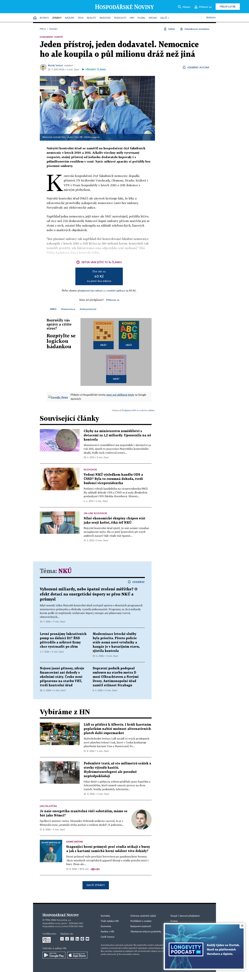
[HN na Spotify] (82, 938)
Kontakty (105, 916)
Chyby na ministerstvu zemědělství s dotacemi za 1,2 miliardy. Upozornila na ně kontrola (117, 435)
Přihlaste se (112, 299)
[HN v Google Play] (54, 955)
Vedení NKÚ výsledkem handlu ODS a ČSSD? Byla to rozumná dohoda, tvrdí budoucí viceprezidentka (113, 479)
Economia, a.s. (64, 920)
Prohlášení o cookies (140, 921)
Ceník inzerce (107, 937)
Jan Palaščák (48, 806)
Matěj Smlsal (55, 65)
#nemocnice (68, 309)
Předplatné (228, 6)
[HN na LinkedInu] (77, 938)
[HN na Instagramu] (72, 938)
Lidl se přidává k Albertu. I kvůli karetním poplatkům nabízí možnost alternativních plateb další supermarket (117, 729)
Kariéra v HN (107, 931)
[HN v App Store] (77, 955)
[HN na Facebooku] (67, 938)
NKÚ (64, 571)
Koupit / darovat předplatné (185, 916)
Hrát (103, 344)
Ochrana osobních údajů (143, 916)
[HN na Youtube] (87, 938)
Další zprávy (96, 885)
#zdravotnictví (88, 309)
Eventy (174, 921)
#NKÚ (53, 309)
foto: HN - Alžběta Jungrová (87, 137)
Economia (106, 926)
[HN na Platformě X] (62, 938)
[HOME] (34, 18)
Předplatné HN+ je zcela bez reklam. (138, 410)
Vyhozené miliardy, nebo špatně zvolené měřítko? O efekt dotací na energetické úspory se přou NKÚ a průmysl (88, 594)
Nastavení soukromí (140, 926)
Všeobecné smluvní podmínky (145, 931)
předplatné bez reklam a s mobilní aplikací (101, 290)
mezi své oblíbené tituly (120, 394)
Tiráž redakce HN (110, 921)
